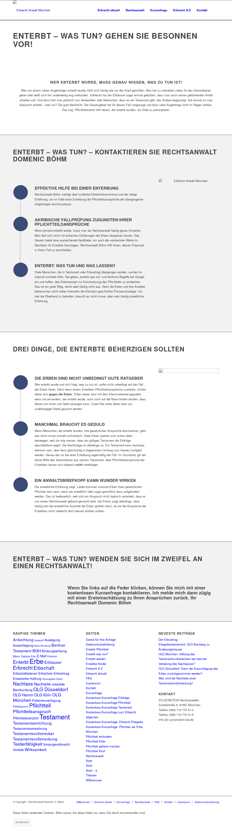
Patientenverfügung (46, 700)
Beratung (46, 645)
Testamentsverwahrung (30, 728)
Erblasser (53, 662)
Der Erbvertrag (168, 639)
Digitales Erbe (28, 656)
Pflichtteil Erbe (95, 741)
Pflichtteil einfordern (99, 736)
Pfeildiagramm (20, 706)
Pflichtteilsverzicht (26, 718)
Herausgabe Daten (52, 679)
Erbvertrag (61, 673)
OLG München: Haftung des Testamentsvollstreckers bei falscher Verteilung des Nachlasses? (183, 659)
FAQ (89, 678)
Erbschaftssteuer (25, 673)
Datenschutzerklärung (100, 644)
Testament (54, 716)
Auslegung (52, 639)
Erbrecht (23, 667)
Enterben (52, 656)
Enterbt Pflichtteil (97, 649)
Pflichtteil (40, 705)
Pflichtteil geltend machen (103, 746)
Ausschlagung (23, 645)
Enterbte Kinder (96, 664)
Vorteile (18, 749)
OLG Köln (42, 694)
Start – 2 (91, 770)
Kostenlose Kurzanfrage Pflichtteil (108, 702)
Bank (37, 645)
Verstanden (22, 822)
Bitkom (16, 656)
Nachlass (23, 683)
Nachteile (42, 684)
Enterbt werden (96, 659)
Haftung (35, 678)
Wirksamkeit (35, 749)
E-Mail (41, 655)
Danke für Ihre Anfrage (101, 639)
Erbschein (45, 673)
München (92, 731)
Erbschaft (44, 667)
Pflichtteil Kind (95, 751)
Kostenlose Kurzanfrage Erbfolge (107, 697)
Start (89, 761)
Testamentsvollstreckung (35, 739)
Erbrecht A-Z (94, 668)
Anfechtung (23, 639)
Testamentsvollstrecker (33, 733)
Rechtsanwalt (95, 756)
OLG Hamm (23, 694)
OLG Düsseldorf (50, 689)
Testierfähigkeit (27, 744)
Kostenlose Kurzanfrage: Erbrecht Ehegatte (114, 722)
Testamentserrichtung (32, 723)
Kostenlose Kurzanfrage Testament (109, 707)
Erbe (36, 661)
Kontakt (91, 688)
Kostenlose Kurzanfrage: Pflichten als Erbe (114, 727)
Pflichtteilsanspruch (32, 711)
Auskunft (39, 640)
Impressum (93, 683)
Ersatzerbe (21, 678)
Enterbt (21, 661)
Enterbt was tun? (97, 654)
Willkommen (94, 780)
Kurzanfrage (94, 693)
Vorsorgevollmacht (56, 744)
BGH (36, 650)
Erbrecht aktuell (96, 673)
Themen (91, 775)
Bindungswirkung (54, 650)
